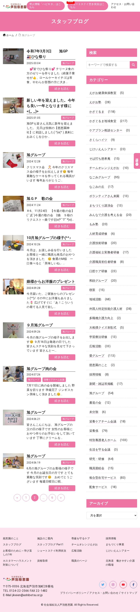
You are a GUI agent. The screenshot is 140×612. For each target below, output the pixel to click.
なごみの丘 (96, 186)
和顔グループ (98, 280)
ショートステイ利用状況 (51, 550)
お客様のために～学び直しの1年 (17, 552)
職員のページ (79, 560)
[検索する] (133, 64)
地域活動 (95, 299)
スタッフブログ (12, 544)
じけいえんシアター (102, 149)
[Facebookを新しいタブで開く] (133, 584)
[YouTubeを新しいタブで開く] (123, 584)
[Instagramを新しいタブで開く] (113, 584)
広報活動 (95, 346)
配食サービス (98, 487)
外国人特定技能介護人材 (105, 308)
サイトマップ (129, 592)
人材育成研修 (98, 233)
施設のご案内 (45, 538)
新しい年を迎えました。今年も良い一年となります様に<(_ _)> (51, 105)
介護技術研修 (98, 243)
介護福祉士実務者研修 (104, 252)
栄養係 (93, 430)
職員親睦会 (96, 468)
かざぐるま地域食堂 (102, 121)
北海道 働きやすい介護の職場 (120, 562)
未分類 (93, 412)
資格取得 (42, 560)
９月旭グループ (40, 325)
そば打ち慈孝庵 (99, 158)
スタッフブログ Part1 (50, 544)
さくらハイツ (98, 140)
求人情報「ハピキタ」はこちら (45, 6)
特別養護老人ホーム (102, 440)
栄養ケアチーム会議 (54, 379)
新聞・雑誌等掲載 (101, 384)
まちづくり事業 (115, 544)
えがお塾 (95, 102)
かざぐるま (96, 111)
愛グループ (96, 355)
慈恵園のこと (98, 365)
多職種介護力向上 (101, 318)
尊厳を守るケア (80, 538)
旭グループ (68, 63)
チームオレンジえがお (104, 168)
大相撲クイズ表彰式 (102, 327)
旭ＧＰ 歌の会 (40, 198)
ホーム (10, 35)
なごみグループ (99, 177)
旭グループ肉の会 (42, 369)
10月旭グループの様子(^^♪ (49, 238)
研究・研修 (96, 459)
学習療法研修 (98, 337)
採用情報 (95, 374)
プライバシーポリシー (73, 592)
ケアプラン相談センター (105, 130)
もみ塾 (93, 224)
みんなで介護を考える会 (105, 215)
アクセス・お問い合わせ (123, 6)
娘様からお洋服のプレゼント (51, 281)
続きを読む (62, 88)
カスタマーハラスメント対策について (17, 562)
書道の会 (95, 402)
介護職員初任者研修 (102, 262)
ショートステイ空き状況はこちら (87, 6)
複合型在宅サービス (102, 477)
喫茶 (92, 290)
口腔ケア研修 (98, 271)
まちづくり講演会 (101, 205)
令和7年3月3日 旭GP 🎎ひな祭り (49, 54)
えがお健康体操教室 (102, 93)
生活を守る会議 (99, 449)
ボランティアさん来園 (104, 196)
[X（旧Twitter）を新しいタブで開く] (102, 584)
